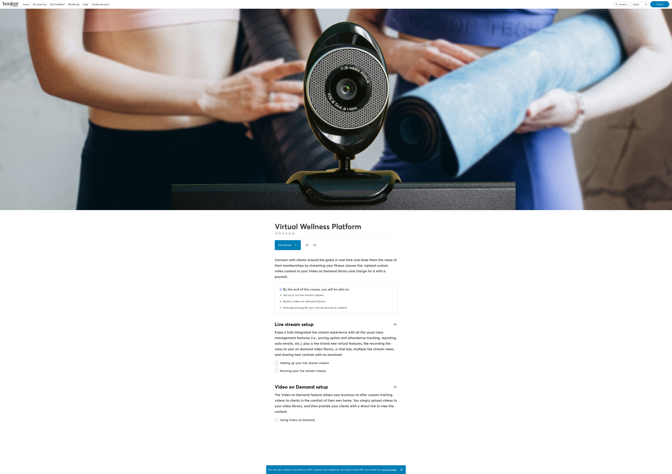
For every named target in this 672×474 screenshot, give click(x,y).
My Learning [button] (39, 4)
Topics (636, 4)
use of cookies (389, 469)
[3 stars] (283, 233)
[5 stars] (289, 233)
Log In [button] (659, 4)
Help (85, 4)
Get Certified (57, 4)
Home (26, 4)
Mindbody (73, 4)
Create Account (100, 4)
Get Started (285, 245)
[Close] (401, 469)
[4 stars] (286, 233)
